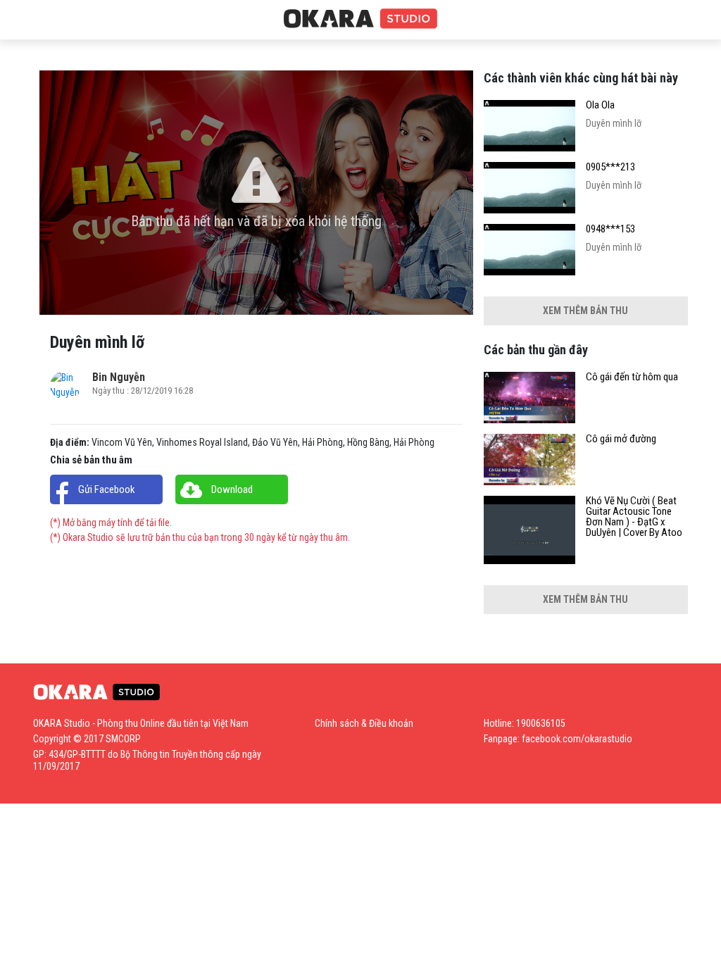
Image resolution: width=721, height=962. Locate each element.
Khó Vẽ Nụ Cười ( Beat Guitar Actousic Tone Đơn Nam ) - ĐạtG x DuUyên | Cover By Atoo (634, 517)
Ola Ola (600, 105)
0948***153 (610, 229)
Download (232, 489)
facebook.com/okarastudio (577, 738)
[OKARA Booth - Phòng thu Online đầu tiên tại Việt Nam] (360, 19)
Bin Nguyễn (118, 377)
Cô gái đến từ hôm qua (632, 377)
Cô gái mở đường (621, 439)
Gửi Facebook (106, 489)
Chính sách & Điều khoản (364, 723)
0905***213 (610, 167)
